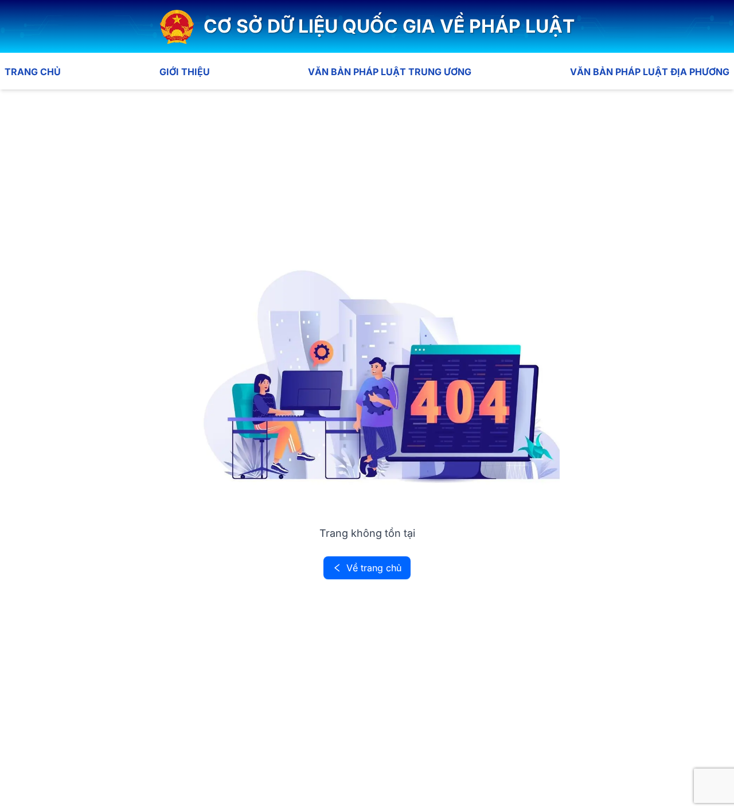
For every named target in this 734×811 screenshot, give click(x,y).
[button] (367, 26)
